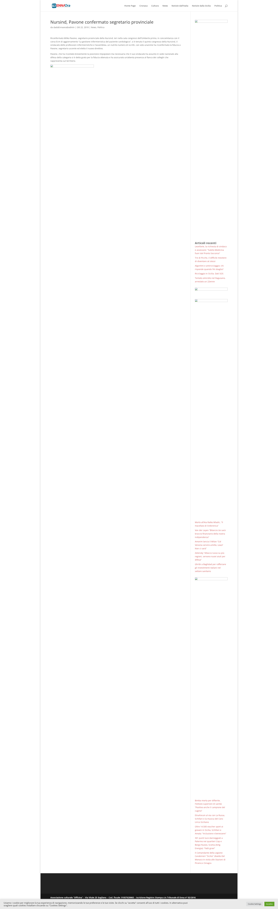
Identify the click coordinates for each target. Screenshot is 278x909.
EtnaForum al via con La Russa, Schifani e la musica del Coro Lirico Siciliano (210, 819)
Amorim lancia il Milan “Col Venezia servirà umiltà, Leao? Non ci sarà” (209, 545)
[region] (211, 291)
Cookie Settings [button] (254, 904)
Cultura (155, 6)
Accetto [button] (269, 904)
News (165, 6)
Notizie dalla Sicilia (201, 6)
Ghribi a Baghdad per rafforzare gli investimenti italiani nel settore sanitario (210, 568)
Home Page (130, 6)
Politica (218, 6)
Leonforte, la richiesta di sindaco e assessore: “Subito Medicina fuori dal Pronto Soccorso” (211, 250)
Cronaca (143, 6)
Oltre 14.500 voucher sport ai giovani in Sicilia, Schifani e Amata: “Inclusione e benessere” (210, 830)
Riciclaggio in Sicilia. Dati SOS (209, 273)
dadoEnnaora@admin (64, 27)
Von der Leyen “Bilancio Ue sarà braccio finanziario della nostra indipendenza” (210, 534)
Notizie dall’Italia (180, 6)
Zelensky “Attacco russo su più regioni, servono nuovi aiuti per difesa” (210, 556)
